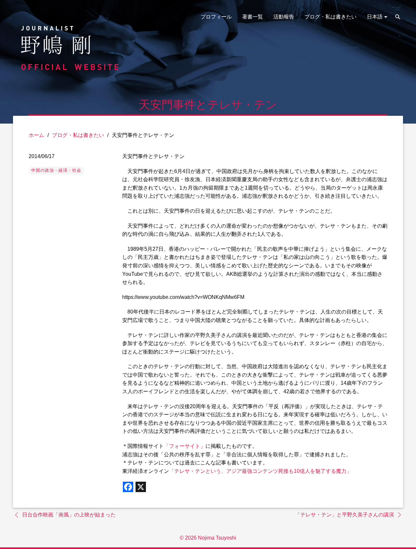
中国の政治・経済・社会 (56, 170)
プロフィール (216, 17)
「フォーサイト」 (184, 446)
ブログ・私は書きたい (331, 17)
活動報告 (283, 17)
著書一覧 (252, 17)
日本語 (375, 17)
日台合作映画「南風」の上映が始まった (69, 514)
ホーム (36, 135)
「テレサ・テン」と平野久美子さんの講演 (344, 514)
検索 (398, 17)
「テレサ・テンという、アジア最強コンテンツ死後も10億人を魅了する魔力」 (260, 471)
